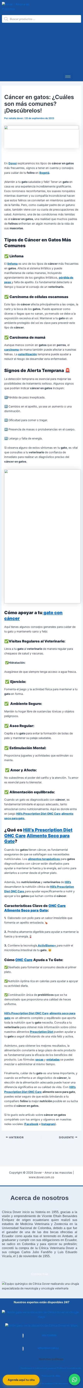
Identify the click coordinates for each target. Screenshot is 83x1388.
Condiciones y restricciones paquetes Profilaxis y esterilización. (51, 1368)
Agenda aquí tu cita (21, 1379)
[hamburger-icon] (68, 76)
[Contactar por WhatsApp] (74, 1379)
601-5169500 (49, 1335)
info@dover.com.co (48, 1348)
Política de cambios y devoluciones (51, 1383)
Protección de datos (51, 1376)
